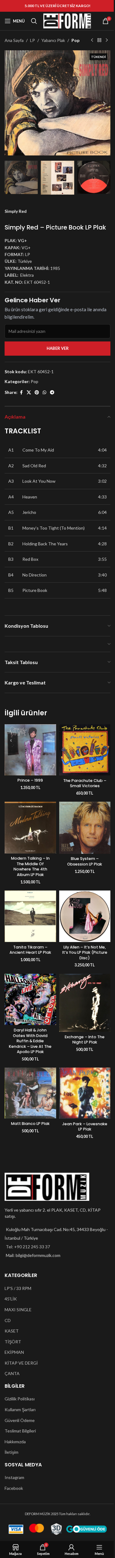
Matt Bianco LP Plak (30, 1123)
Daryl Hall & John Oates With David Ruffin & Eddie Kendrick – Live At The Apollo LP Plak (30, 1041)
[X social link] (29, 392)
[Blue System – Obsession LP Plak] (85, 828)
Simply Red (16, 211)
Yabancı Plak (53, 40)
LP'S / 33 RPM (18, 1288)
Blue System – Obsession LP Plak (84, 861)
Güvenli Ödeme (20, 1420)
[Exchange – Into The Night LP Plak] (85, 1003)
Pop (75, 40)
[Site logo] (67, 20)
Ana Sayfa (14, 40)
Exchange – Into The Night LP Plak (85, 1039)
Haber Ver (58, 348)
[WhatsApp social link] (44, 392)
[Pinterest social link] (37, 392)
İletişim (11, 1452)
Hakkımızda (15, 1441)
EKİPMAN (14, 1352)
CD (8, 1320)
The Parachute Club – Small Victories (84, 783)
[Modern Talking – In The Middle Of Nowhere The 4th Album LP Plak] (30, 827)
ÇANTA (12, 1373)
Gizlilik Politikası (20, 1398)
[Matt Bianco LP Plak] (30, 1093)
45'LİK (11, 1298)
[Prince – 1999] (30, 749)
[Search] (34, 21)
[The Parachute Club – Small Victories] (85, 750)
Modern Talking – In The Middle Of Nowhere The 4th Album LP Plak (30, 866)
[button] (11, 104)
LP (32, 40)
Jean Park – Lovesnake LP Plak (84, 1126)
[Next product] (106, 40)
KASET (12, 1330)
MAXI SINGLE (18, 1309)
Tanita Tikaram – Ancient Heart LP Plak (30, 949)
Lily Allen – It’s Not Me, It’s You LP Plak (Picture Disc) (84, 952)
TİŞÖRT (13, 1341)
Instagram (14, 1477)
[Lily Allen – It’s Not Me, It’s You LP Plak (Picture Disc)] (85, 916)
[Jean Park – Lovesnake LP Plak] (85, 1093)
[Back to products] (99, 40)
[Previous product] (92, 40)
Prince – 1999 (30, 780)
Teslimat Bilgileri (20, 1430)
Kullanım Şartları (20, 1409)
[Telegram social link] (52, 392)
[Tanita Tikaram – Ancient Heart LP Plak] (30, 916)
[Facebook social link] (21, 392)
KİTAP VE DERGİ (21, 1363)
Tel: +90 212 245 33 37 (28, 1246)
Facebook (14, 1488)
